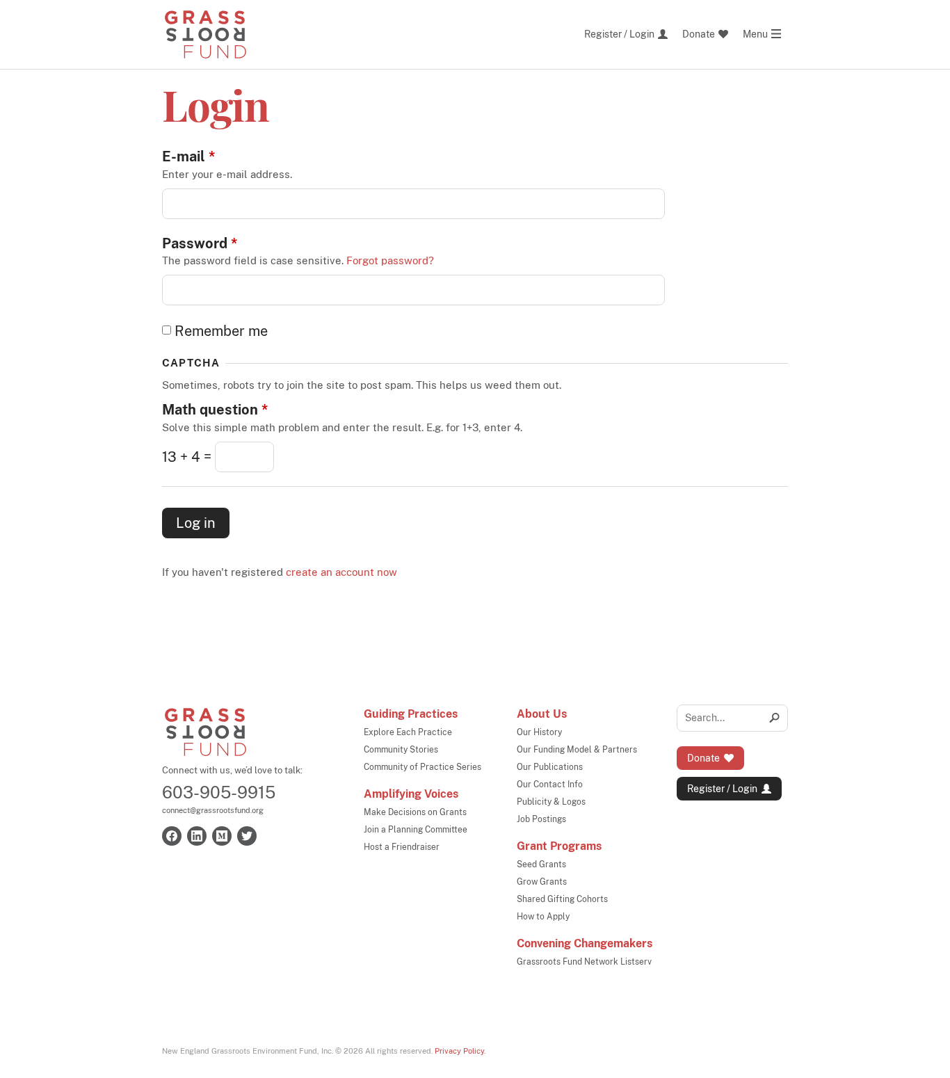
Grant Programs (559, 846)
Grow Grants (542, 882)
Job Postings (541, 819)
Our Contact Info (550, 784)
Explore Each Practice (408, 732)
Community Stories (401, 750)
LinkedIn (197, 836)
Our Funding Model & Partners (577, 750)
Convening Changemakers (584, 943)
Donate (703, 758)
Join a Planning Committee (415, 830)
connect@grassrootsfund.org (213, 810)
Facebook (172, 836)
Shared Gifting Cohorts (562, 899)
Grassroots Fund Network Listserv (584, 962)
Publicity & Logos (551, 802)
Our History (539, 732)
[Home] (205, 34)
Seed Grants (541, 864)
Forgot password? (390, 260)
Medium (222, 836)
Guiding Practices (411, 714)
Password (199, 243)
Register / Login (722, 788)
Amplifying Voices (411, 794)
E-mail (188, 156)
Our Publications (550, 767)
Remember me (221, 331)
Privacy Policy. (460, 1051)
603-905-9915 (218, 792)
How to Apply (543, 917)
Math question (215, 409)
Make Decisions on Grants (415, 812)
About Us (542, 714)
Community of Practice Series (422, 767)
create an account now (341, 572)
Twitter (247, 836)
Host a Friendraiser (402, 847)
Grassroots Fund (205, 732)
